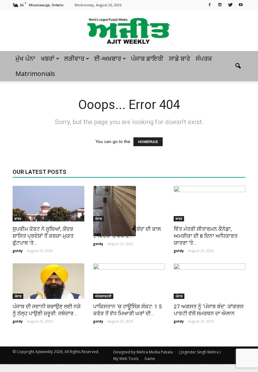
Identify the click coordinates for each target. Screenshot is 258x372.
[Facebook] (209, 4)
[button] (237, 66)
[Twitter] (230, 4)
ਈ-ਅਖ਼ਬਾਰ (107, 58)
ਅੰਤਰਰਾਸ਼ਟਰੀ (103, 296)
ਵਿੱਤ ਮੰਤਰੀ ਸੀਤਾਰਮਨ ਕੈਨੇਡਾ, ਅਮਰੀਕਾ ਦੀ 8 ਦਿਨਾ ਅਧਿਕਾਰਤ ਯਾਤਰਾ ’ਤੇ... (206, 236)
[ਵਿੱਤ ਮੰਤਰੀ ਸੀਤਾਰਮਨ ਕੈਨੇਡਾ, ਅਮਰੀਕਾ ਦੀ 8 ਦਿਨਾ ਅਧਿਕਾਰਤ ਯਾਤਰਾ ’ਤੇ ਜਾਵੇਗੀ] (209, 203)
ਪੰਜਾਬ (98, 218)
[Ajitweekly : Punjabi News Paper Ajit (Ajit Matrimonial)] (129, 31)
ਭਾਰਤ (17, 218)
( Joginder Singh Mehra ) (200, 352)
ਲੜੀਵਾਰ (74, 58)
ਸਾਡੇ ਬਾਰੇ (179, 58)
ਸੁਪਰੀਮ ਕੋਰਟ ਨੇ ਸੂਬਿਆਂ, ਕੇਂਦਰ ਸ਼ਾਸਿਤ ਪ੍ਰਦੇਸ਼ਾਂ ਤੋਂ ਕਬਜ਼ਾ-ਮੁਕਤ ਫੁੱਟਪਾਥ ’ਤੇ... (43, 236)
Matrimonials (35, 73)
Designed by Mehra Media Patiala (143, 352)
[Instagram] (220, 4)
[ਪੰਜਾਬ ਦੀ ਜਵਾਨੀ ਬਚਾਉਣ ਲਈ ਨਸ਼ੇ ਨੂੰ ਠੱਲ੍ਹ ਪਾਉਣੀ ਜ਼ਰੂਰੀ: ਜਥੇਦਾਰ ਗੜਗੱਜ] (48, 281)
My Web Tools (125, 358)
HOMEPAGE (148, 142)
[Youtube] (240, 4)
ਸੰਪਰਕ (204, 58)
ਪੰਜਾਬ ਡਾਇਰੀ (147, 58)
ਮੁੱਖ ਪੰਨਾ (25, 58)
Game (149, 358)
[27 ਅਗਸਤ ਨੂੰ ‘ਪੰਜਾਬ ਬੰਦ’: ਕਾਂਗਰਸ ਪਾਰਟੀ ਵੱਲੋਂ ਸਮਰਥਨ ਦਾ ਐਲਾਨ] (209, 281)
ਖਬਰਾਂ (47, 58)
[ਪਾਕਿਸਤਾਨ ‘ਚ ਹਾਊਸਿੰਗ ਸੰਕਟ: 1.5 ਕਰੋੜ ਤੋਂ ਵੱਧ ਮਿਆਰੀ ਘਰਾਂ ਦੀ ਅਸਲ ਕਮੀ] (129, 281)
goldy (18, 250)
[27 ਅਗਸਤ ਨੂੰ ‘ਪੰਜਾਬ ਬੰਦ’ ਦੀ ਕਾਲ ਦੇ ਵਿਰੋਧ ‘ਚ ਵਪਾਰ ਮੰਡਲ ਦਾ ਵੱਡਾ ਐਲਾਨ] (129, 211)
